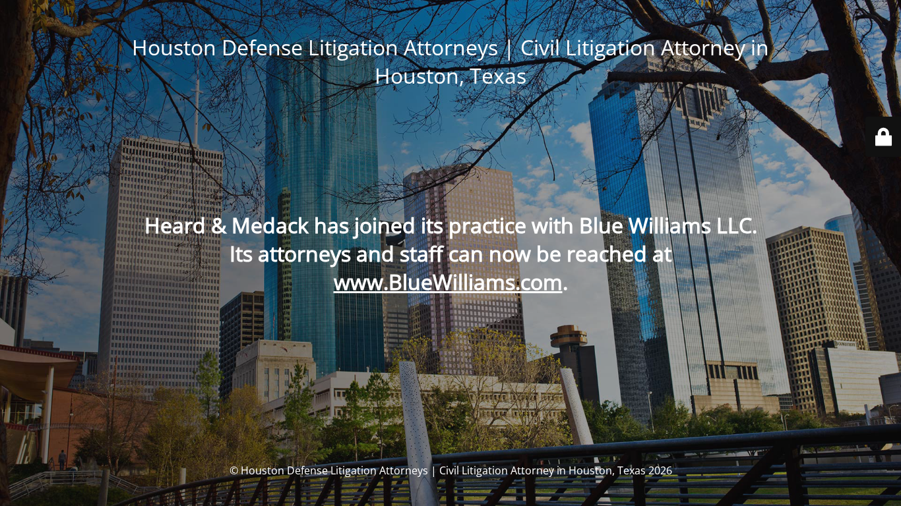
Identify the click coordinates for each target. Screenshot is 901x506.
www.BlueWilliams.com (448, 281)
